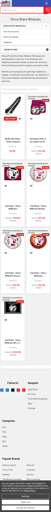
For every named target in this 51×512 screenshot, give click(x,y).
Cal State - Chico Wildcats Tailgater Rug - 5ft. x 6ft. (13, 207)
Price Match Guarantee (37, 398)
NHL (4, 441)
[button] (47, 50)
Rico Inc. (30, 474)
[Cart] (47, 3)
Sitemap (31, 408)
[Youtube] (23, 390)
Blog (30, 403)
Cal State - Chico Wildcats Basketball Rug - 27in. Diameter (38, 274)
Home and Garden (10, 37)
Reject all (25, 502)
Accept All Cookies (26, 507)
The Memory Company (12, 479)
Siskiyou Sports (9, 465)
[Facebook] (1, 390)
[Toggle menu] (3, 3)
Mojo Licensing (33, 479)
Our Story (32, 394)
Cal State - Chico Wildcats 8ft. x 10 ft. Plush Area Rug (12, 341)
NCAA (5, 446)
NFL (4, 427)
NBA (4, 436)
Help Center (33, 389)
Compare (20, 119)
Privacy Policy (29, 490)
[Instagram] (7, 390)
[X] (12, 390)
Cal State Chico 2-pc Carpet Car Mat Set (38, 140)
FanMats (6, 474)
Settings (25, 496)
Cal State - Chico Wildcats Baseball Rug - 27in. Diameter (38, 207)
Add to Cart (10, 119)
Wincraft (30, 465)
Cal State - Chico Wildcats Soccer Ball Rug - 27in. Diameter (13, 274)
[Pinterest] (18, 390)
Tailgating (7, 42)
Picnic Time (7, 469)
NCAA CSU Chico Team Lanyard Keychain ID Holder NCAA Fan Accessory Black (13, 140)
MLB (4, 432)
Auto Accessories (11, 31)
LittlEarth (31, 469)
